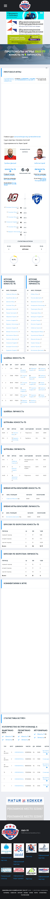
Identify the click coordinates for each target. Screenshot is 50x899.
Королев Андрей (11, 328)
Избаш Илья (34, 294)
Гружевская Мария (37, 335)
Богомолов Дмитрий (37, 350)
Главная (25, 57)
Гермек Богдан (35, 343)
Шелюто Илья (10, 301)
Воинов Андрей (36, 324)
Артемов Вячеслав (34, 137)
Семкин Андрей (11, 320)
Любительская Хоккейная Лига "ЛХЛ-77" (15, 890)
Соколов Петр (12, 212)
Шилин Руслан (35, 346)
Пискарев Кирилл (40, 181)
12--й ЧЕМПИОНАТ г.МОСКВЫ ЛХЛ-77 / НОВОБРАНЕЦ (9, 80)
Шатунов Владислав (21, 137)
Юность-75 (16, 54)
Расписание (25, 895)
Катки (31, 892)
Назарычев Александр (38, 305)
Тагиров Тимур (35, 320)
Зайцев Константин (12, 331)
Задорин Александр (14, 231)
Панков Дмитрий (36, 298)
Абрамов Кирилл (11, 316)
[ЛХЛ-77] (25, 39)
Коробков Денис (11, 298)
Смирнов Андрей (11, 222)
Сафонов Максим (11, 294)
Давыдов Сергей (11, 309)
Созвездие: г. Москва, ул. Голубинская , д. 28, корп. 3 (25, 79)
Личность (34, 54)
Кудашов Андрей (9, 175)
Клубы (26, 892)
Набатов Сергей (39, 163)
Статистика (43, 892)
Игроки (20, 892)
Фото (36, 892)
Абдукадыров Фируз (37, 331)
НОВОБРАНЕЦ (19, 752)
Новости (13, 892)
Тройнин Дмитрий (10, 163)
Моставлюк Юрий (10, 179)
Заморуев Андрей (40, 175)
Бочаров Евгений (10, 183)
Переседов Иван (36, 309)
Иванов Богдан (35, 339)
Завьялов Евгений (36, 301)
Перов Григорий (11, 313)
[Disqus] (25, 617)
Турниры (6, 892)
